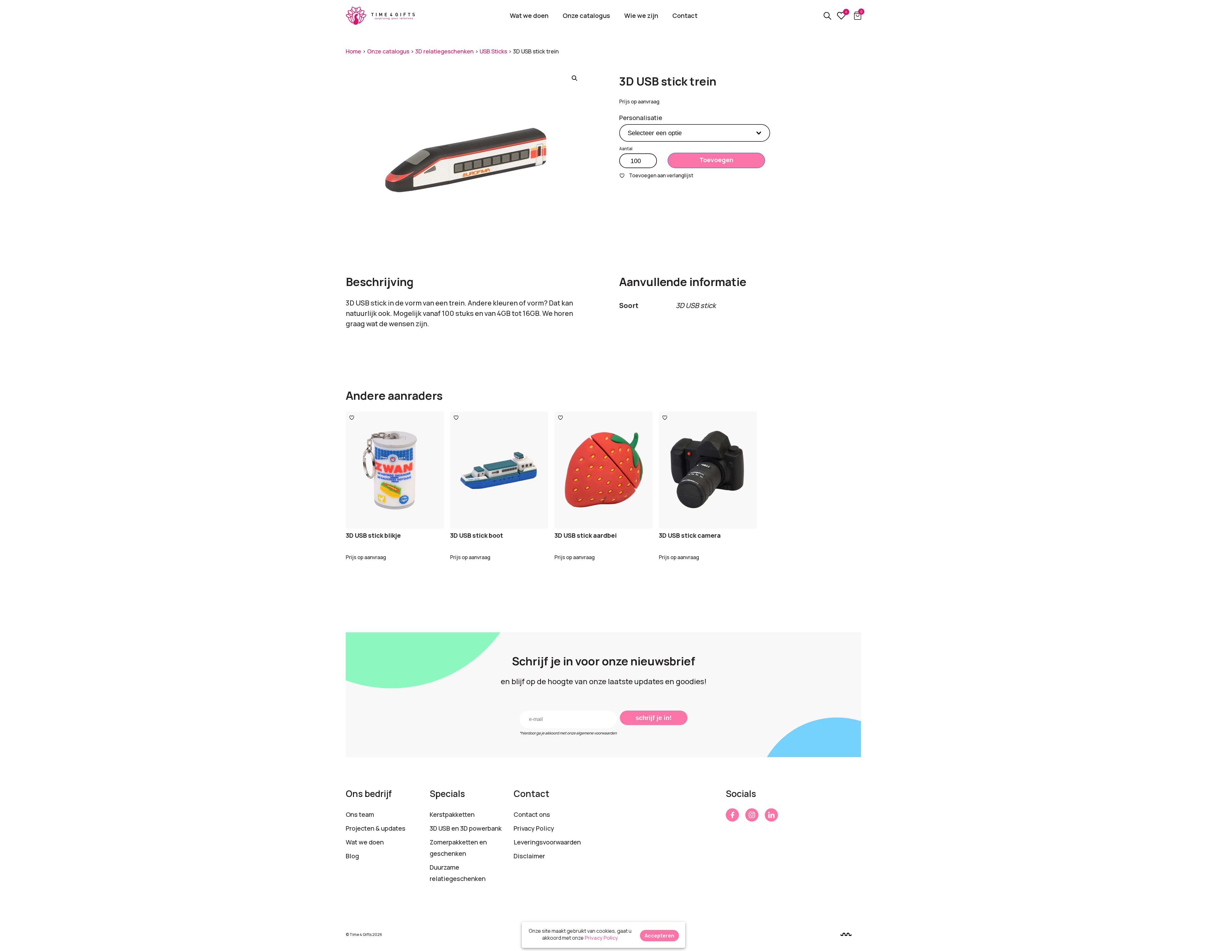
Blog (352, 856)
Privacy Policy (534, 828)
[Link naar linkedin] (771, 815)
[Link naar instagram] (751, 815)
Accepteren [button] (659, 935)
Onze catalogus (586, 15)
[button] (574, 78)
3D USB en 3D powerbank (466, 828)
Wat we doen (529, 15)
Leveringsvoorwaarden (547, 842)
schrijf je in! (654, 717)
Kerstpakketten (452, 814)
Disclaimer (529, 856)
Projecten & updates (375, 828)
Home (353, 51)
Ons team (360, 814)
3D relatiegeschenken (444, 51)
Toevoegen (716, 160)
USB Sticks (493, 51)
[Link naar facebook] (732, 815)
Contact (684, 15)
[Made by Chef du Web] (846, 934)
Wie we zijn (641, 15)
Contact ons (532, 814)
